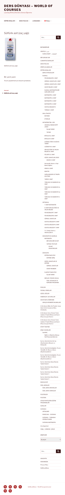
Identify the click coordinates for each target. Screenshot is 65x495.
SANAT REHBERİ (51, 268)
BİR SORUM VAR (45, 57)
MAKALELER (44, 382)
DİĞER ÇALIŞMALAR (46, 67)
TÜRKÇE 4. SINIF (49, 110)
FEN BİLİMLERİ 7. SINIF (51, 212)
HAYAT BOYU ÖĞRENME (47, 300)
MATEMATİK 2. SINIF (50, 98)
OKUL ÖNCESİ (46, 113)
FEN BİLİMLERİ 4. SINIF (51, 78)
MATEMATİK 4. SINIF (50, 104)
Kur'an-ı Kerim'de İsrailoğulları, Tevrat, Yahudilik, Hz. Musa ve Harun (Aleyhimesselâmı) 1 (50, 350)
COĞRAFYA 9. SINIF (50, 146)
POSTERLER (44, 394)
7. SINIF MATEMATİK (50, 204)
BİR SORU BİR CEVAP (53, 241)
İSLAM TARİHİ (50, 129)
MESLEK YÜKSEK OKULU (52, 278)
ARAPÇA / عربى (44, 51)
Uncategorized (44, 426)
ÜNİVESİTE (45, 253)
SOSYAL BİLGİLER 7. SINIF (52, 227)
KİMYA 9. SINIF (49, 168)
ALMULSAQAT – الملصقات (49, 54)
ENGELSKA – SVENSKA (49, 414)
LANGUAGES (36, 21)
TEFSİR (49, 132)
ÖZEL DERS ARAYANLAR (49, 387)
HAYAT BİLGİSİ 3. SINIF (51, 87)
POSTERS (43, 397)
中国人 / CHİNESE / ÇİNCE (47, 429)
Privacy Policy (44, 464)
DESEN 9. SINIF (51, 160)
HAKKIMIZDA (44, 461)
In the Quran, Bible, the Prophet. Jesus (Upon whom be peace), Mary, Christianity (50, 308)
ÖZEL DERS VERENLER (49, 390)
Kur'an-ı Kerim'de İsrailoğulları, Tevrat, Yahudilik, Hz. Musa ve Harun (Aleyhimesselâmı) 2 (50, 356)
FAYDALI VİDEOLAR (45, 290)
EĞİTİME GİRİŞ (51, 258)
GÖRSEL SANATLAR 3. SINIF (53, 81)
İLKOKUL (45, 75)
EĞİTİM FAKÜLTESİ (50, 255)
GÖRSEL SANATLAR (50, 218)
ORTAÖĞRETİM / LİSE (48, 122)
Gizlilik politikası (44, 468)
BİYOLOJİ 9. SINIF (49, 138)
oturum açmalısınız (24, 80)
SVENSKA (43, 409)
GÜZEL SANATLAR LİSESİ (52, 157)
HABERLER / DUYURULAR (47, 296)
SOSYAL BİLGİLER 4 (50, 107)
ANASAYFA (43, 458)
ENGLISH (43, 287)
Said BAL (44, 332)
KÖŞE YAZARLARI (45, 330)
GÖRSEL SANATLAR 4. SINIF (53, 84)
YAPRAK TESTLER (52, 244)
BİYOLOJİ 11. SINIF (50, 135)
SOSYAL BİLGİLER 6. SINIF (52, 224)
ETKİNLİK (47, 119)
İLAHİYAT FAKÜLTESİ (50, 272)
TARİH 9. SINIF (49, 179)
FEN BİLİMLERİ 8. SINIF (51, 215)
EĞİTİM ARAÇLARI (9, 21)
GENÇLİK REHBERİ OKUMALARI (51, 302)
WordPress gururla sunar (44, 487)
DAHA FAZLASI (23, 21)
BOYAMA (47, 116)
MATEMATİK (48, 238)
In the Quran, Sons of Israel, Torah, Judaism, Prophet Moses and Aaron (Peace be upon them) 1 (50, 314)
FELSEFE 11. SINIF (50, 154)
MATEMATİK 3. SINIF (50, 101)
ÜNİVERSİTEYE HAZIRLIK (49, 236)
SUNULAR (43, 405)
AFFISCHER (45, 411)
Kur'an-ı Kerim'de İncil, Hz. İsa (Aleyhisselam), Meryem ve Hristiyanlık (48, 343)
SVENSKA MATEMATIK (49, 422)
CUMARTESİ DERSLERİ (47, 60)
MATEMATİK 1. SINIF (50, 95)
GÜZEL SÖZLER (44, 293)
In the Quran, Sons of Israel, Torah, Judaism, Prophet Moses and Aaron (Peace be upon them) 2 (50, 321)
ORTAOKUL (45, 202)
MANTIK (47, 171)
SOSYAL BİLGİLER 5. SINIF (52, 221)
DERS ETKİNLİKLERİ (48, 72)
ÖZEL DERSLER (44, 385)
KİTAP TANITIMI (45, 327)
